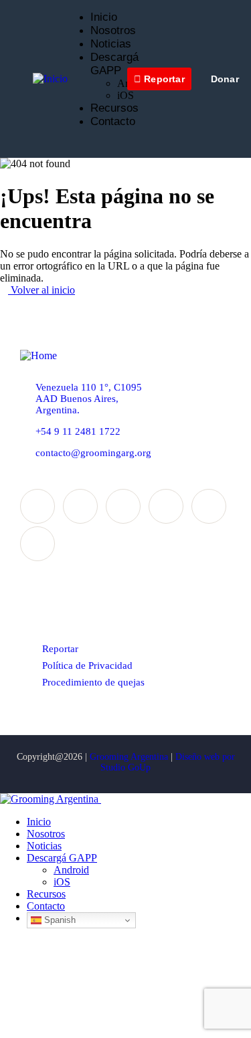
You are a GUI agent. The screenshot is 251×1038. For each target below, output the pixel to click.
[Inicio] (50, 78)
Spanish (58, 920)
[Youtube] (37, 543)
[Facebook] (37, 506)
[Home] (38, 355)
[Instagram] (123, 506)
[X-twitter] (80, 506)
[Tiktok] (208, 506)
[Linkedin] (166, 506)
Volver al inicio (41, 290)
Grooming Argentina (129, 757)
